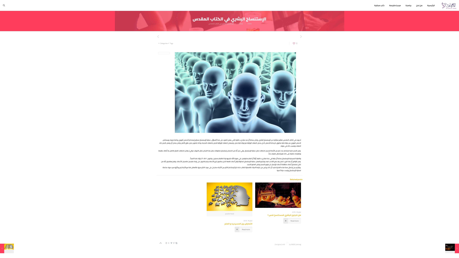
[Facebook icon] (174, 243)
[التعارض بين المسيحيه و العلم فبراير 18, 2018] (7, 248)
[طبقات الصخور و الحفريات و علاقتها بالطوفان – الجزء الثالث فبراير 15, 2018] (452, 248)
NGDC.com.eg (296, 244)
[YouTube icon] (169, 243)
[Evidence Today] (449, 5)
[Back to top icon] (160, 243)
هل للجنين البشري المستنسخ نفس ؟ (284, 215)
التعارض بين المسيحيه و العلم (238, 224)
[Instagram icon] (166, 243)
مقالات (240, 23)
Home (249, 23)
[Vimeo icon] (171, 243)
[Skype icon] (176, 243)
